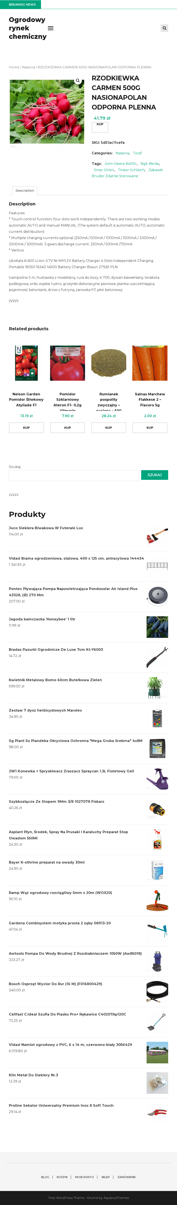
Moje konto (84, 1177)
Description (25, 190)
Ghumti (92, 1198)
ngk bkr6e (150, 164)
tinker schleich (131, 170)
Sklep (105, 1177)
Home (14, 67)
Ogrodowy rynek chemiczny (28, 28)
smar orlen (104, 170)
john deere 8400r (121, 164)
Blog (45, 1177)
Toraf (137, 153)
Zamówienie (126, 1177)
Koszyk (62, 1177)
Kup (100, 124)
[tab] (24, 190)
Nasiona (28, 67)
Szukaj (15, 467)
